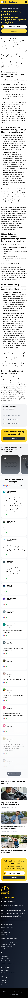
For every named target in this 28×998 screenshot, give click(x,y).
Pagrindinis (4, 8)
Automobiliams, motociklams (15, 8)
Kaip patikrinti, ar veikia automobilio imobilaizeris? (10, 804)
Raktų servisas (5, 953)
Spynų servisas (5, 967)
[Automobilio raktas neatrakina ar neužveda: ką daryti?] (14, 817)
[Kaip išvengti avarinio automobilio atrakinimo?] (14, 841)
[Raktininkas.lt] (9, 2)
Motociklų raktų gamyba (10, 419)
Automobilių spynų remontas (11, 415)
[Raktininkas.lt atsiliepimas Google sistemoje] (5, 515)
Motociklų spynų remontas (11, 423)
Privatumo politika (14, 994)
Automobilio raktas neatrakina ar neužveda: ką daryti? (13, 828)
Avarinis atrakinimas (6, 924)
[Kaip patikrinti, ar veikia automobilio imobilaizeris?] (14, 793)
